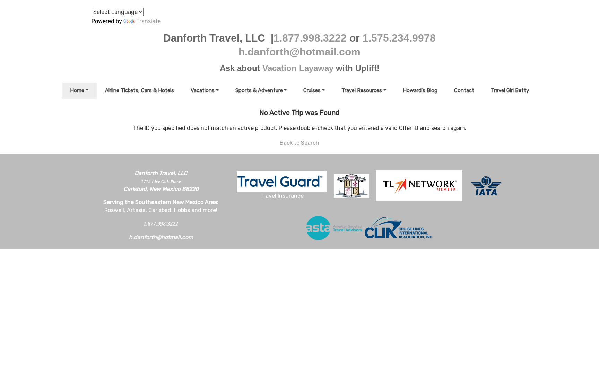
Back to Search (299, 143)
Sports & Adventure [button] (259, 90)
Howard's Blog (420, 90)
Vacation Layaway (297, 68)
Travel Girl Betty (510, 90)
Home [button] (77, 90)
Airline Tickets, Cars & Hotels (139, 90)
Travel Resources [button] (361, 90)
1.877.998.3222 (310, 38)
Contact (464, 90)
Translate (148, 21)
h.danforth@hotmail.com (299, 52)
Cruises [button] (312, 90)
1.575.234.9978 (399, 38)
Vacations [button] (203, 90)
